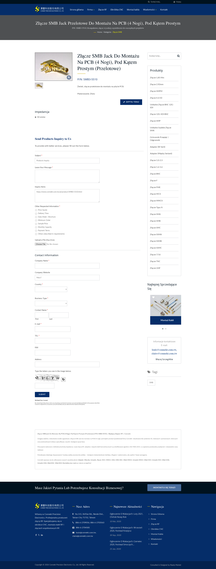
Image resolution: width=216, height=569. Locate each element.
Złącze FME (155, 187)
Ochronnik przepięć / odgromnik (159, 138)
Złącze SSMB (156, 241)
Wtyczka (87, 460)
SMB (151, 383)
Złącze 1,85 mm (157, 78)
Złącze (99, 460)
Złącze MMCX (156, 201)
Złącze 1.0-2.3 (156, 160)
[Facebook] (36, 535)
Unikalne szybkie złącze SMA (160, 129)
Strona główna (77, 9)
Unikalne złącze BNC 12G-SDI (162, 106)
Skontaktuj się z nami (69, 463)
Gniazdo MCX (156, 460)
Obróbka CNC (116, 9)
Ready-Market (175, 565)
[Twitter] (39, 535)
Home (99, 32)
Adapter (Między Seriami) (161, 154)
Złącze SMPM (156, 91)
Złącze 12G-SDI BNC (159, 114)
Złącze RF (102, 9)
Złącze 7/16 (155, 255)
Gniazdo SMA (42, 463)
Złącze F (153, 181)
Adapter (81, 460)
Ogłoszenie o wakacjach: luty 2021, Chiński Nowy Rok (126, 515)
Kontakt (164, 9)
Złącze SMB (117, 32)
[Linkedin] (42, 535)
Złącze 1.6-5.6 (156, 167)
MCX (103, 460)
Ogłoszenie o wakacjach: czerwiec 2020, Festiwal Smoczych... (126, 543)
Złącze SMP (155, 121)
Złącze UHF (155, 268)
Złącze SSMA (156, 234)
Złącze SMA (155, 214)
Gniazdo (93, 460)
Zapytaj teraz (132, 102)
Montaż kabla (133, 9)
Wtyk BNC (50, 463)
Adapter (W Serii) (157, 147)
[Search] (178, 56)
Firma (90, 9)
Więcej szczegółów (164, 359)
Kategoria (107, 32)
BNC (121, 460)
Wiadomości (149, 9)
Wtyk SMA (165, 460)
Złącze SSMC (156, 248)
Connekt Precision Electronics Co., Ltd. (64, 565)
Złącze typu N (156, 207)
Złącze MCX (155, 194)
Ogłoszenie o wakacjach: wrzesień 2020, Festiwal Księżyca (126, 529)
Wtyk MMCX (127, 460)
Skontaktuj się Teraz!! (164, 488)
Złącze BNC (155, 174)
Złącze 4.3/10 (156, 98)
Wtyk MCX (147, 460)
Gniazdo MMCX (138, 460)
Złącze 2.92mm (156, 84)
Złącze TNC (155, 261)
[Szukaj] (149, 2)
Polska (178, 2)
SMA (113, 460)
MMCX (108, 460)
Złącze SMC (155, 228)
